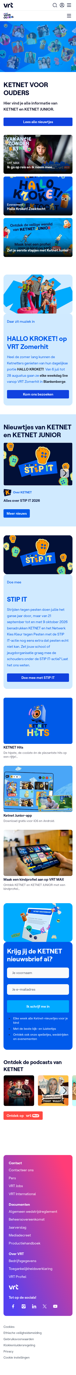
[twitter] (44, 1306)
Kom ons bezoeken (38, 394)
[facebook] (13, 1306)
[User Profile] (61, 5)
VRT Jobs (16, 1186)
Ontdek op (15, 1115)
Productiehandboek (24, 1243)
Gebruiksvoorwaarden (19, 1339)
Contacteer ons (21, 1170)
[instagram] (23, 1306)
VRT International (22, 1194)
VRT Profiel (17, 1276)
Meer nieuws (17, 513)
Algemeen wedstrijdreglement (33, 1211)
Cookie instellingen (17, 1357)
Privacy (8, 1351)
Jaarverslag (17, 1227)
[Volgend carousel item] (64, 473)
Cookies (9, 1327)
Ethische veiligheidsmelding (23, 1333)
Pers (12, 1178)
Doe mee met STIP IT (38, 677)
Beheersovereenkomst (27, 1219)
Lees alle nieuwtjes (38, 122)
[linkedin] (34, 1306)
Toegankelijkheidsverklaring (30, 1268)
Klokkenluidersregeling (19, 1345)
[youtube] (55, 1306)
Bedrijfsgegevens (22, 1261)
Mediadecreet (20, 1235)
